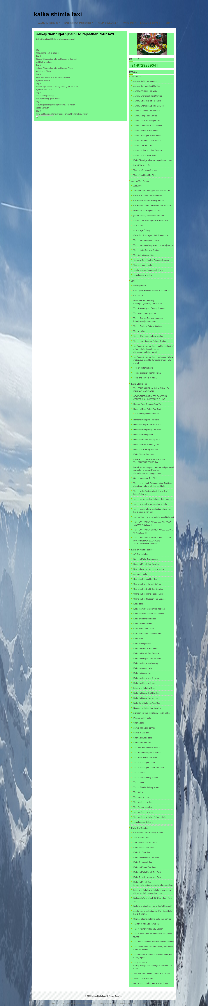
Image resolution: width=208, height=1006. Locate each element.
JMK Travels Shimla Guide (145, 842)
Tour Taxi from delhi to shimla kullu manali (152, 973)
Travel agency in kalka (143, 821)
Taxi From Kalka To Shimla (145, 757)
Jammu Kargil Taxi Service (145, 115)
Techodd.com (162, 1003)
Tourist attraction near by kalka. (147, 372)
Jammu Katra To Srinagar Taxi (146, 120)
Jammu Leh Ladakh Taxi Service (147, 125)
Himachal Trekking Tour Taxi (145, 449)
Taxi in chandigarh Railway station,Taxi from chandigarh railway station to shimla (152, 485)
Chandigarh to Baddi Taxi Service (148, 588)
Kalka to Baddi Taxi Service (145, 648)
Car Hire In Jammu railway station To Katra (152, 205)
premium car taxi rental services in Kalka (151, 712)
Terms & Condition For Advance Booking (151, 260)
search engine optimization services (84, 1003)
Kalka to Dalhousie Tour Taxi (146, 857)
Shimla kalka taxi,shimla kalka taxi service (152, 918)
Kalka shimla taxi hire (142, 623)
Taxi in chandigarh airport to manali (148, 767)
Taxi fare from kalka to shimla (146, 747)
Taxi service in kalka (142, 802)
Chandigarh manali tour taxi (145, 578)
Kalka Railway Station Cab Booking (149, 608)
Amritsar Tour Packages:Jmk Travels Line (151, 190)
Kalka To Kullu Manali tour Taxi (147, 877)
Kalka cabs (138, 603)
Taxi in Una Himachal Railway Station (149, 341)
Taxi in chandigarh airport (144, 762)
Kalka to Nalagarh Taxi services (147, 658)
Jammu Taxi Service (49, 23)
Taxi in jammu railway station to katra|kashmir (153, 245)
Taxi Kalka (138, 792)
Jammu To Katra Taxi (142, 145)
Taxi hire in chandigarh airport (146, 313)
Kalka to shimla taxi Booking (146, 678)
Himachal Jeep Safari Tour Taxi (147, 424)
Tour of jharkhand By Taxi (144, 175)
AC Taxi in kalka (140, 554)
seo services (111, 1003)
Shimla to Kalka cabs (142, 737)
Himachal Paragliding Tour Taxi (147, 429)
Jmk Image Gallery (141, 230)
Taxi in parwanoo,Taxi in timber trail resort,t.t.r (153, 499)
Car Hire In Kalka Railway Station (148, 832)
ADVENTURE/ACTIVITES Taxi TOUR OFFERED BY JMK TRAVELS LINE (150, 398)
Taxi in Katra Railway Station (146, 250)
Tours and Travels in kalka (145, 377)
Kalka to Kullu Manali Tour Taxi (147, 872)
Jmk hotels (138, 225)
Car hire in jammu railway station (147, 195)
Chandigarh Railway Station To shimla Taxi (152, 290)
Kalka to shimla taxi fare (144, 683)
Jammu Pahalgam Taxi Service (147, 135)
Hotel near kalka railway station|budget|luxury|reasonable (147, 302)
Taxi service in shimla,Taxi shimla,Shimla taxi (153, 516)
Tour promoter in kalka (143, 367)
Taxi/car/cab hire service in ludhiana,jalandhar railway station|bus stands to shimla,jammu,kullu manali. (153, 348)
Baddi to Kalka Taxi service (145, 559)
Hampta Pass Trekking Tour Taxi (147, 404)
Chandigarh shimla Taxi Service (147, 583)
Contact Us (138, 295)
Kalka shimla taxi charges (144, 618)
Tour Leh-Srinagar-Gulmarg (145, 170)
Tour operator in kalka (142, 265)
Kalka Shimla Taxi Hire (143, 454)
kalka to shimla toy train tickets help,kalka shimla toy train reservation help (152, 891)
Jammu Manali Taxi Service (145, 130)
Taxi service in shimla (143, 812)
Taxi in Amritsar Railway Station (147, 326)
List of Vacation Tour (142, 165)
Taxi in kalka (139, 772)
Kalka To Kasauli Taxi (143, 862)
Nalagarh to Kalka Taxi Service (147, 707)
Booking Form (139, 285)
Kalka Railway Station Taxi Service (148, 613)
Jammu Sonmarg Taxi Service (146, 85)
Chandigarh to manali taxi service (148, 593)
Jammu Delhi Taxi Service (145, 80)
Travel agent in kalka (142, 274)
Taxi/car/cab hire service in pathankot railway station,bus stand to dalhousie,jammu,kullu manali (153, 359)
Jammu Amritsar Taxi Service (146, 90)
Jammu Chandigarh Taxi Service (147, 95)
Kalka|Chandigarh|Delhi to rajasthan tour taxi (152, 160)
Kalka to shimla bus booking (145, 663)
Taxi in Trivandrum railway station (148, 336)
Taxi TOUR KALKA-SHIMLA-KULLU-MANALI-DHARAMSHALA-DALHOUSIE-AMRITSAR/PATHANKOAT (153, 540)
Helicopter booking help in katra (147, 210)
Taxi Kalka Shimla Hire (143, 255)
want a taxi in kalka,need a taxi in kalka (150, 983)
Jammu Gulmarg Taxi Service (146, 110)
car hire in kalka (140, 573)
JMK (169, 23)
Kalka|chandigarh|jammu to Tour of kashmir (152, 905)
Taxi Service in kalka (142, 807)
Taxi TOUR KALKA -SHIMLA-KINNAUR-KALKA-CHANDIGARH (151, 390)
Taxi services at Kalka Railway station (150, 817)
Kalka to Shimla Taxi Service (146, 692)
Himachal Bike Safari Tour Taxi (147, 409)
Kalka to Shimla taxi (142, 673)
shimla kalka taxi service (144, 727)
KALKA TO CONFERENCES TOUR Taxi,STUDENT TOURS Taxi (149, 461)
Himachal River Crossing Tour (146, 439)
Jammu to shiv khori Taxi (144, 155)
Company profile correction (147, 413)
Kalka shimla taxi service (78, 23)
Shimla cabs (138, 722)
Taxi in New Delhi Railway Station (148, 928)
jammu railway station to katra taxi (148, 215)
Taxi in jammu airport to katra (146, 240)
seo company (122, 1003)
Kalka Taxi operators (142, 643)
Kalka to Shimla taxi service (145, 698)
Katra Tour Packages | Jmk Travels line (150, 235)
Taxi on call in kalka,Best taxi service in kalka (153, 941)
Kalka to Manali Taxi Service (146, 653)
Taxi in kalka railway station (145, 777)
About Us (137, 185)
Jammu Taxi (129, 23)
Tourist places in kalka (143, 978)
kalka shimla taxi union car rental (147, 633)
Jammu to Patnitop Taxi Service (147, 150)
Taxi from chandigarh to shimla (146, 752)
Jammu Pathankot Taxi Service (147, 140)
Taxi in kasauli (139, 782)
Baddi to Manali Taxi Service (146, 564)
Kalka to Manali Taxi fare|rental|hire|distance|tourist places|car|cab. (153, 884)
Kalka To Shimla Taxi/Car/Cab (146, 702)
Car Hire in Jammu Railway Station (148, 200)
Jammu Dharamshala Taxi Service (148, 105)
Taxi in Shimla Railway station (146, 787)
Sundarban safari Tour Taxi (145, 478)
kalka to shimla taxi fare (144, 688)
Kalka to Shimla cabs (142, 668)
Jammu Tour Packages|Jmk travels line (150, 220)
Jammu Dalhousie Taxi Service (147, 100)
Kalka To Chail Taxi (141, 852)
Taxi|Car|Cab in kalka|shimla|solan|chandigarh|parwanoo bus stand (152, 965)
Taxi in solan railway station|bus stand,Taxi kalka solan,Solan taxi (152, 510)
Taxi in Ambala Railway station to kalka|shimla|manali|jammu (148, 320)
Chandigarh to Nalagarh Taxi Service (149, 598)
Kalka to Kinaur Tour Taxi (144, 867)
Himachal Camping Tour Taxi (146, 419)
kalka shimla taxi (58, 14)
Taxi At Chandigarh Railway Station (148, 308)
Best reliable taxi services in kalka (148, 569)
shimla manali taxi (141, 732)
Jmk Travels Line (140, 837)
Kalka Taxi (138, 638)
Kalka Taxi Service (151, 23)
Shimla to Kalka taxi (142, 742)
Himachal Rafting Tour (143, 434)
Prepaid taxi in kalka (142, 717)
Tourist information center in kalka (148, 269)
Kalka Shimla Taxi (108, 23)
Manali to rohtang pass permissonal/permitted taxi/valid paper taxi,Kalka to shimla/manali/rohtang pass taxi (153, 470)
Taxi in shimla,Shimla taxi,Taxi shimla (150, 503)
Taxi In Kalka (139, 331)
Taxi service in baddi (142, 797)
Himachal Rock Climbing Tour (146, 444)
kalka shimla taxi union (143, 628)
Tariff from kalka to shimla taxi (146, 923)
